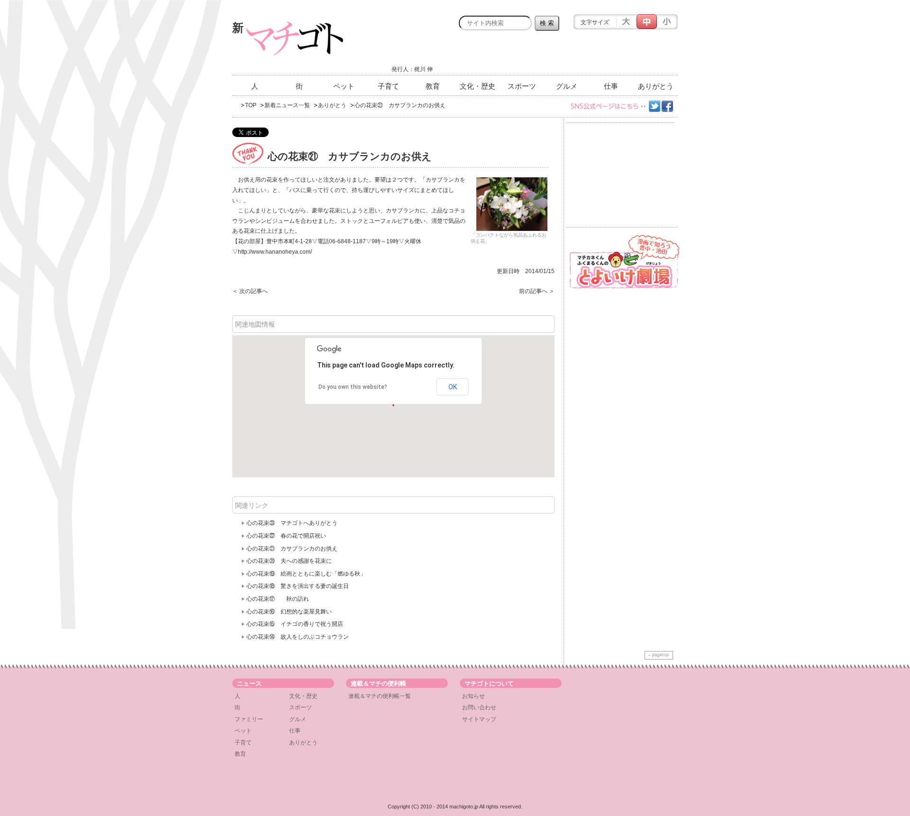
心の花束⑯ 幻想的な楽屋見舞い (289, 611)
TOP (250, 105)
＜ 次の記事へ (250, 291)
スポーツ (522, 86)
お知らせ (473, 696)
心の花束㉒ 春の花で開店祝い (286, 535)
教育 (433, 86)
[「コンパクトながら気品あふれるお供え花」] (512, 204)
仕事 (611, 86)
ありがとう (655, 86)
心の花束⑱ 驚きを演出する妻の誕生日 (297, 586)
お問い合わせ (479, 707)
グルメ (566, 86)
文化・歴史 (477, 86)
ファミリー (249, 719)
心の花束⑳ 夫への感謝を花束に (289, 561)
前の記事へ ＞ (537, 291)
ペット (344, 86)
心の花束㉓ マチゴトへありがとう (291, 523)
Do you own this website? (352, 387)
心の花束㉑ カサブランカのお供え (291, 548)
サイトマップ (479, 719)
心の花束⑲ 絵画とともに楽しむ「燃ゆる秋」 (306, 573)
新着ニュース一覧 (287, 105)
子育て (388, 86)
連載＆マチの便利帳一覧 (379, 696)
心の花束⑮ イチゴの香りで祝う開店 (294, 624)
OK (452, 387)
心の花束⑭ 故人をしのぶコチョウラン (297, 636)
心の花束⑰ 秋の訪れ (277, 599)
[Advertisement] (567, 55)
